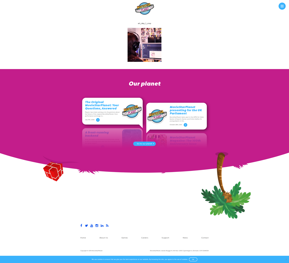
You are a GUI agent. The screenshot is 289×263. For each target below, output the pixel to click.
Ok (193, 259)
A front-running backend (97, 134)
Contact (205, 238)
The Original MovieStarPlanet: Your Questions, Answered (102, 105)
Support (165, 238)
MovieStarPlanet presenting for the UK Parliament (186, 110)
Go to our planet (144, 144)
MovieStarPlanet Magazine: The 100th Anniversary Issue (185, 141)
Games (124, 238)
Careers (144, 238)
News (185, 238)
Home (83, 238)
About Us (103, 238)
